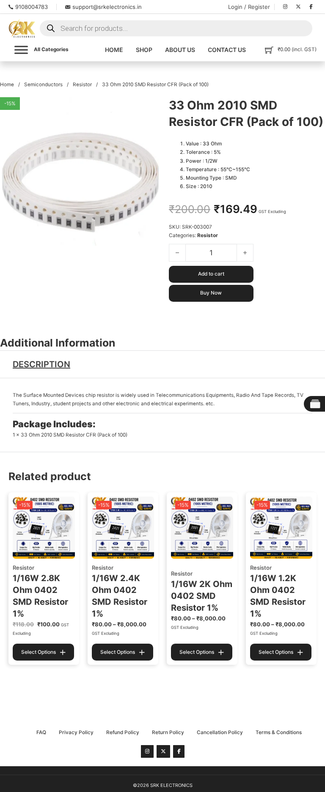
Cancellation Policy (220, 732)
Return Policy (168, 732)
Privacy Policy (76, 732)
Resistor (82, 84)
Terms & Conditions (279, 732)
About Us (180, 49)
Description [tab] (41, 364)
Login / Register (249, 6)
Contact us (227, 49)
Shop (144, 49)
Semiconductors (43, 84)
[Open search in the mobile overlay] (176, 28)
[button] (149, 109)
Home (114, 49)
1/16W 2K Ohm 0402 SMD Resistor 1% (201, 596)
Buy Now (211, 293)
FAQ (41, 732)
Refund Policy (122, 732)
